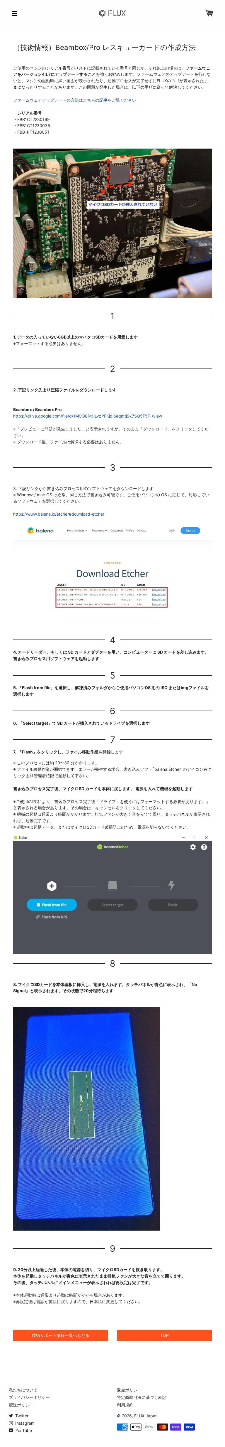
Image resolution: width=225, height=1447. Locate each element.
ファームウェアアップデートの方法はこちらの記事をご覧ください (74, 99)
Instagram (24, 1423)
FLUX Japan (146, 1415)
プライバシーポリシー (29, 1397)
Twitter (21, 1415)
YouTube (23, 1430)
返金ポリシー (129, 1389)
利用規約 (125, 1404)
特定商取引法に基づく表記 (141, 1397)
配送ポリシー (21, 1404)
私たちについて (23, 1389)
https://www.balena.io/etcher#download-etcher (58, 514)
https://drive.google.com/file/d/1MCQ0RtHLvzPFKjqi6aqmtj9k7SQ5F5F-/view (87, 415)
